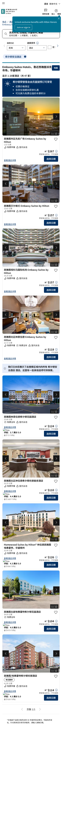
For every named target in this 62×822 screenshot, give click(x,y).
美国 (11, 21)
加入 (53, 14)
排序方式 (10, 43)
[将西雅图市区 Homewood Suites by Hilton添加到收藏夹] (55, 793)
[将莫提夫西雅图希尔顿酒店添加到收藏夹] (55, 480)
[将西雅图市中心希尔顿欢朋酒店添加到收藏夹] (55, 729)
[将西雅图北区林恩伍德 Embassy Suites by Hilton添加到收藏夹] (55, 337)
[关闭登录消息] (59, 18)
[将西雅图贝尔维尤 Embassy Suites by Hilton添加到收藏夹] (55, 206)
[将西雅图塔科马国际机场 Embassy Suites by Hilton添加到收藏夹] (55, 270)
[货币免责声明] (37, 43)
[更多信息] (56, 151)
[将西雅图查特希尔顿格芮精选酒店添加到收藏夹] (55, 417)
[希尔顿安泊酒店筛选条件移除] (25, 56)
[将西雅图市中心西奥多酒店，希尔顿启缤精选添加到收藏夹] (55, 602)
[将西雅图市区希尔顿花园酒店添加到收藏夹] (55, 665)
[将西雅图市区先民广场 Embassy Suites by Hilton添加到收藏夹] (55, 139)
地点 (4, 21)
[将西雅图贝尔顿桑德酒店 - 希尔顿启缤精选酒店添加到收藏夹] (55, 542)
